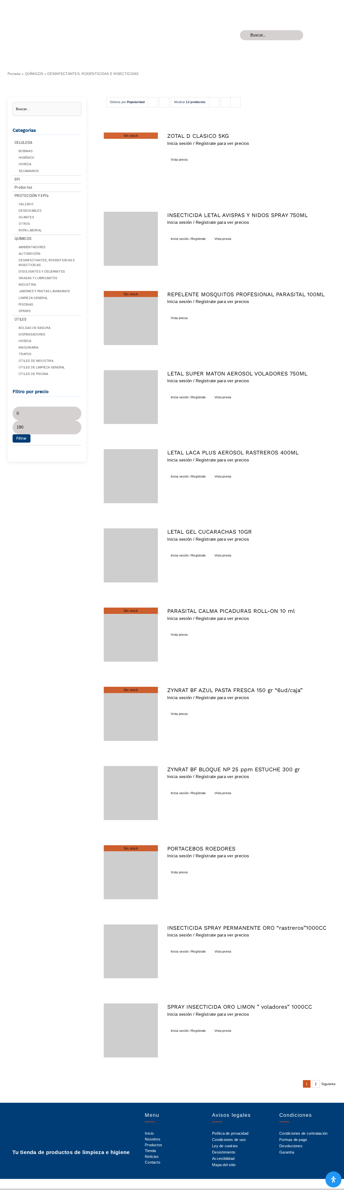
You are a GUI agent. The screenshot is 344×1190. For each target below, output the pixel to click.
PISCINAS (26, 304)
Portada (14, 74)
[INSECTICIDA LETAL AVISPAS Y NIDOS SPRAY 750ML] (131, 239)
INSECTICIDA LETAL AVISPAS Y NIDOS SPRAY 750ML (237, 215)
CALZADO (26, 204)
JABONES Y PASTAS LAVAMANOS (44, 291)
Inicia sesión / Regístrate (188, 239)
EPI (17, 179)
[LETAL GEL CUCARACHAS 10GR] (131, 555)
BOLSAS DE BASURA (34, 328)
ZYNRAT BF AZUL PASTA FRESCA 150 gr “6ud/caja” (235, 690)
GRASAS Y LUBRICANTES (38, 278)
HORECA (25, 164)
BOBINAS (26, 151)
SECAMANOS (29, 171)
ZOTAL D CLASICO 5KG (198, 136)
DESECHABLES (30, 210)
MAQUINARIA (29, 347)
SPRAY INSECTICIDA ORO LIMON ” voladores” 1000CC (239, 1007)
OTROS (24, 224)
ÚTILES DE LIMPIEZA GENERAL (42, 367)
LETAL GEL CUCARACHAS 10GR (209, 532)
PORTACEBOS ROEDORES (201, 848)
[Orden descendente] (164, 102)
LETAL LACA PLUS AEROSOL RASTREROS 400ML (233, 452)
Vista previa (179, 159)
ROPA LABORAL (30, 230)
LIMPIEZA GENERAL (33, 298)
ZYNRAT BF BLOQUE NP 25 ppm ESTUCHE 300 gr (233, 769)
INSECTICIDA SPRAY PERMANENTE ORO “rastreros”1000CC (246, 928)
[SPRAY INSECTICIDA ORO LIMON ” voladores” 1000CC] (131, 1030)
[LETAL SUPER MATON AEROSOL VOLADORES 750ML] (131, 397)
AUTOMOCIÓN (30, 254)
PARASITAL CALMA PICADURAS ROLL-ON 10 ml (231, 611)
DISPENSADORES (32, 334)
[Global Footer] (40, 7)
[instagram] (71, 1164)
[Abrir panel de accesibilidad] (333, 1179)
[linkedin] (80, 1164)
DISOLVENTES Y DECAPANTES (42, 271)
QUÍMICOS (34, 74)
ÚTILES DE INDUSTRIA (36, 361)
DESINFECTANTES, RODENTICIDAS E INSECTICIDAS (47, 262)
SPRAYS (25, 311)
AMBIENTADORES (32, 247)
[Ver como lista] (235, 102)
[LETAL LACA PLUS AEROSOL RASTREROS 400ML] (131, 476)
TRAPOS (25, 354)
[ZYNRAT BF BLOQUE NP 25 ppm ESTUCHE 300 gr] (131, 793)
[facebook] (62, 1164)
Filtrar (21, 438)
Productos (23, 187)
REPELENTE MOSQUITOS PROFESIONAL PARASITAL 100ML (246, 294)
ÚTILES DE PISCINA (33, 374)
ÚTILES (21, 319)
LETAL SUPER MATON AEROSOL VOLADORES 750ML (237, 373)
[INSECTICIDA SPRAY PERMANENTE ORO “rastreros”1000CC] (131, 951)
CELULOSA (23, 143)
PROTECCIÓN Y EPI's (32, 196)
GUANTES (26, 217)
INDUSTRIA (27, 284)
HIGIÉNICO (26, 157)
